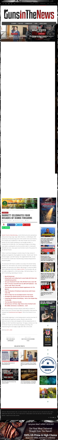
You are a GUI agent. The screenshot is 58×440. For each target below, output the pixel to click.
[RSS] (6, 3)
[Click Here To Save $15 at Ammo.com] (47, 337)
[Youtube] (11, 3)
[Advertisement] (29, 186)
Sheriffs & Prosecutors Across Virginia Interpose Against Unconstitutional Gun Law (14, 37)
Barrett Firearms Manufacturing (9, 235)
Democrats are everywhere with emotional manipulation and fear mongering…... (48, 258)
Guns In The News (7, 220)
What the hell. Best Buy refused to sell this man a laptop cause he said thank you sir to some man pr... (48, 276)
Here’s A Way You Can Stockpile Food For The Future (19, 294)
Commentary (14, 33)
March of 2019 (20, 269)
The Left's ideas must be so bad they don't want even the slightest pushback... (47, 240)
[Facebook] (3, 3)
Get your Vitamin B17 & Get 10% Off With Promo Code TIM (20, 281)
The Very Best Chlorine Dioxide (13, 302)
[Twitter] (8, 3)
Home (3, 210)
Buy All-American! (9, 276)
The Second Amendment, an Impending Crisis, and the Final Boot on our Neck (28, 382)
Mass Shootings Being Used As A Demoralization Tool (8, 363)
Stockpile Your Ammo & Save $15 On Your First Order (19, 296)
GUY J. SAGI (9, 330)
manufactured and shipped (15, 312)
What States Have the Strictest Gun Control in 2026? (41, 37)
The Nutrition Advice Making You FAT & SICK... (47, 294)
